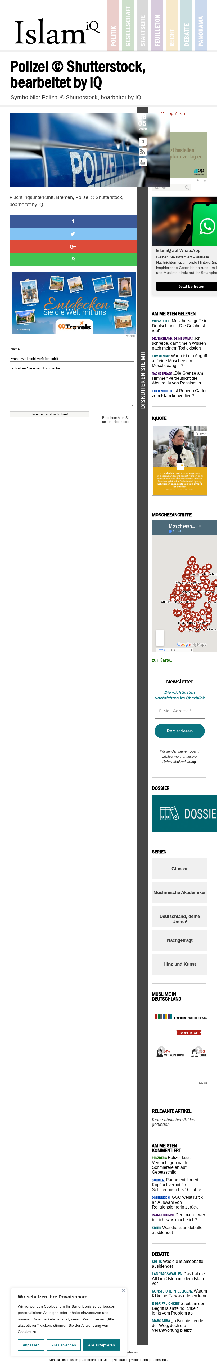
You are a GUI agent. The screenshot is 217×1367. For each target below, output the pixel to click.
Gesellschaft (128, 25)
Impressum (70, 1360)
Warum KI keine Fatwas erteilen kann (179, 1293)
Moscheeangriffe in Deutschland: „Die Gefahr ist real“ (179, 325)
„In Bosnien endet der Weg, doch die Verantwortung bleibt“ (178, 1326)
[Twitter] (73, 234)
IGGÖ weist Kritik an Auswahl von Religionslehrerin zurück (177, 1202)
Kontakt (54, 1360)
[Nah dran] (123, 1290)
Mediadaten (139, 1360)
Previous (159, 1048)
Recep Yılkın (173, 113)
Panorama (201, 25)
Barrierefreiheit (91, 1360)
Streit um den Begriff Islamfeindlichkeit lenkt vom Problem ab (178, 1308)
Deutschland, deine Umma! (180, 919)
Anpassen (31, 1345)
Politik (113, 25)
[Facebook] (73, 221)
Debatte (186, 25)
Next (197, 1048)
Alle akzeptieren (101, 1345)
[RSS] (143, 152)
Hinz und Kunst (180, 964)
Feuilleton (157, 25)
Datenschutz (159, 1360)
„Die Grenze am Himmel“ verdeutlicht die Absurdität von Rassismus (177, 378)
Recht (172, 25)
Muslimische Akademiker (179, 892)
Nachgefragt (180, 940)
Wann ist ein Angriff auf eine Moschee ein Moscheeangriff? (179, 360)
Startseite (142, 25)
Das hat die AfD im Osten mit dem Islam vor (178, 1279)
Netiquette (121, 422)
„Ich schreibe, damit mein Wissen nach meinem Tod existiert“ (179, 343)
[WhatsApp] (73, 259)
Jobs (107, 1360)
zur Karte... (162, 660)
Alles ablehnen (63, 1345)
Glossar (179, 868)
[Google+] (73, 246)
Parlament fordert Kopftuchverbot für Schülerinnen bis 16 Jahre (176, 1185)
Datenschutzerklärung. (179, 762)
